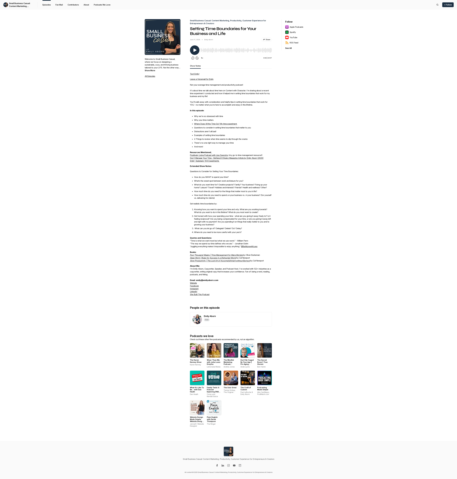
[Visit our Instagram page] (228, 465)
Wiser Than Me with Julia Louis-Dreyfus (214, 362)
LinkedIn (193, 291)
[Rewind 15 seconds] (192, 58)
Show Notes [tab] (195, 66)
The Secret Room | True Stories (262, 362)
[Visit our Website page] (240, 465)
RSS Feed (294, 42)
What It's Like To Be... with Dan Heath (197, 390)
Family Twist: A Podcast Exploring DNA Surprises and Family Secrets (213, 392)
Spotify (293, 32)
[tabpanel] (231, 185)
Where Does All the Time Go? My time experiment (215, 124)
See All (288, 48)
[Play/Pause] (194, 50)
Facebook (194, 286)
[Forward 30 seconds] (197, 58)
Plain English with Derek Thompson (212, 419)
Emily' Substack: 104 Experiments (204, 161)
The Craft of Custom (246, 389)
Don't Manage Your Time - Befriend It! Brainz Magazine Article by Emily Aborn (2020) (226, 158)
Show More (150, 70)
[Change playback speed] (202, 58)
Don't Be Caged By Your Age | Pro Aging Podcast (247, 363)
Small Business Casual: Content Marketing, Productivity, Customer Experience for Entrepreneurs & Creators (21, 5)
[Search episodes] (437, 4)
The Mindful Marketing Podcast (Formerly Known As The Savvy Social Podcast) (231, 365)
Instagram (194, 289)
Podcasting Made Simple (262, 389)
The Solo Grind (230, 388)
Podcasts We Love (102, 5)
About (86, 5)
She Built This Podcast (199, 294)
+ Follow (448, 5)
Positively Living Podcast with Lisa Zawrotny (209, 155)
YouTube (293, 37)
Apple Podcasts (296, 27)
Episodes (46, 5)
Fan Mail (59, 5)
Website (193, 283)
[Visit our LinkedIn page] (223, 465)
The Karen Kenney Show (195, 361)
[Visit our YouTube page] (234, 465)
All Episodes (150, 76)
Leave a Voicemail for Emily (202, 79)
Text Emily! (194, 74)
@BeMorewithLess (249, 246)
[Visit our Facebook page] (217, 465)
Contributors (73, 5)
